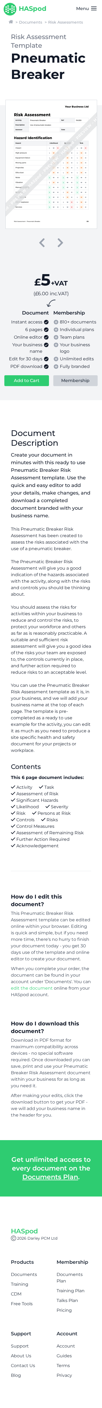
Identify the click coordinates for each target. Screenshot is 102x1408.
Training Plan (71, 1290)
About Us (21, 1355)
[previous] (42, 242)
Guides (64, 1355)
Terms (63, 1365)
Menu (83, 8)
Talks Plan (67, 1300)
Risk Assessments (65, 22)
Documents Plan (50, 1177)
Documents (30, 22)
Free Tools (22, 1303)
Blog (16, 1375)
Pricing (64, 1310)
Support (20, 1346)
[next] (60, 242)
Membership (75, 380)
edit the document (32, 988)
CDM (16, 1294)
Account (66, 1346)
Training (19, 1284)
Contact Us (23, 1365)
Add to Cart (26, 380)
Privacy (64, 1375)
